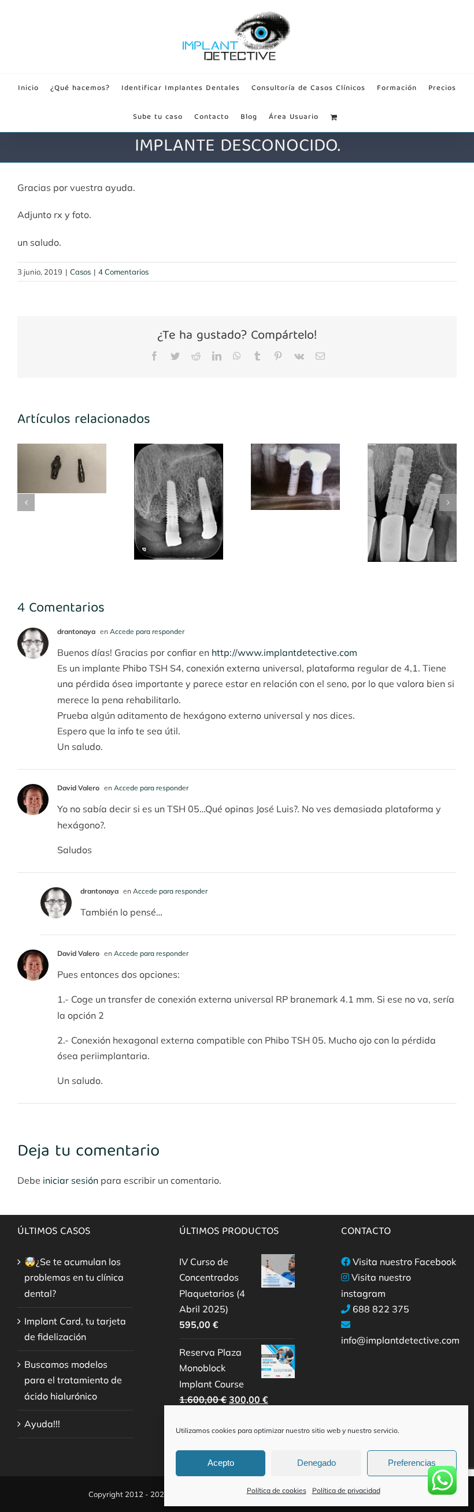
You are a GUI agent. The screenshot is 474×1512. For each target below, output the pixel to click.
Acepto (221, 1463)
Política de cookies (276, 1490)
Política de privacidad (346, 1490)
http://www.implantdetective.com (284, 652)
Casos (80, 271)
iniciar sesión (72, 1180)
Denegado (316, 1463)
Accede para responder (147, 631)
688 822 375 (381, 1309)
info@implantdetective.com (400, 1340)
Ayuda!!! (42, 1424)
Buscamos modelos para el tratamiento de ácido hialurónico (73, 1380)
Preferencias (412, 1463)
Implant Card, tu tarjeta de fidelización (75, 1328)
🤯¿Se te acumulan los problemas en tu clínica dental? (74, 1277)
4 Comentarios (123, 271)
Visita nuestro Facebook (404, 1261)
